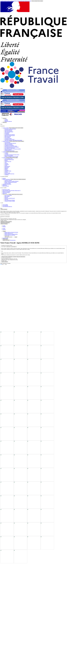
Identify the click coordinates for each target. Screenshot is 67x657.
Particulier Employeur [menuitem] (8, 121)
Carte (3, 264)
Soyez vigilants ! (7, 137)
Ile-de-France (7, 167)
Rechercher (5, 222)
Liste (6, 264)
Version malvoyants (28, 0)
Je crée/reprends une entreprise (10, 134)
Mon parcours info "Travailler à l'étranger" (12, 181)
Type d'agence (3, 246)
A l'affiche (6, 152)
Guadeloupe (7, 164)
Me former (6, 199)
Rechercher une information (5, 216)
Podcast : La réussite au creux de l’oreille (11, 156)
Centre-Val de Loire (8, 161)
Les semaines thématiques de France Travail (12, 154)
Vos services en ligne (8, 138)
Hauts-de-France (7, 166)
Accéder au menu (3, 0)
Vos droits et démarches (8, 129)
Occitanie (6, 171)
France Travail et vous (8, 130)
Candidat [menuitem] (6, 119)
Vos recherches (7, 132)
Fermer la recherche (4, 209)
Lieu (2, 251)
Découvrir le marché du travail (10, 135)
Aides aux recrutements (8, 144)
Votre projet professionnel (9, 131)
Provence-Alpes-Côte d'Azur (9, 173)
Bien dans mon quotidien (9, 155)
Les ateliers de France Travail (9, 139)
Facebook (11, 232)
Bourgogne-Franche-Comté (9, 159)
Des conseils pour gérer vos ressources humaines (13, 148)
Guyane (6, 165)
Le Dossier (6, 153)
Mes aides (6, 197)
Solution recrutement (8, 149)
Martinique (6, 168)
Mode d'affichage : (5, 263)
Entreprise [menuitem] (6, 120)
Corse (6, 162)
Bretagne (6, 160)
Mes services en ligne (8, 195)
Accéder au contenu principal (11, 0)
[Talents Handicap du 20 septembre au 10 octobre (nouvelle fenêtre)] (12, 112)
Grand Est (6, 163)
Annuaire (4, 226)
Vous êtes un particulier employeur (10, 143)
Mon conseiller (7, 196)
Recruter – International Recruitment (11, 182)
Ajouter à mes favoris (6, 240)
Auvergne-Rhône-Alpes (9, 158)
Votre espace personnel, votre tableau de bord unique (13, 140)
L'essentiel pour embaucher (9, 145)
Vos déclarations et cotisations (9, 150)
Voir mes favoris (12, 240)
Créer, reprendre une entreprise (10, 200)
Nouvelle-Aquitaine (8, 170)
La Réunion (7, 174)
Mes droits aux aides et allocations (10, 128)
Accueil (4, 225)
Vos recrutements (7, 142)
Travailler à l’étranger (8, 180)
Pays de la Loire (7, 172)
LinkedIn (11, 234)
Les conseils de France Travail (10, 147)
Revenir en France (8, 183)
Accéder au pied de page (20, 0)
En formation (7, 133)
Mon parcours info (8, 136)
